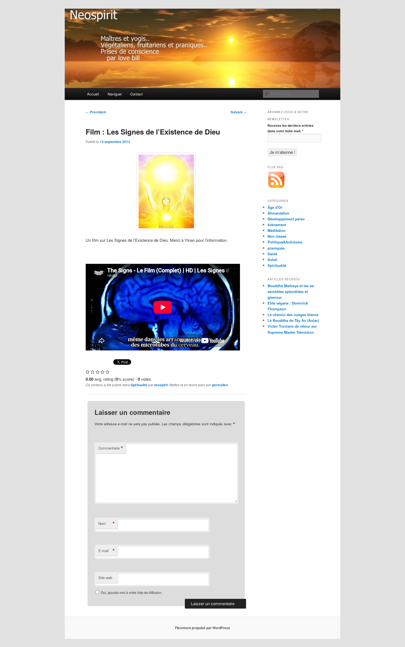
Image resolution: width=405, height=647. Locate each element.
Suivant (239, 111)
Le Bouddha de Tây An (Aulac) (293, 320)
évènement (277, 224)
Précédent (96, 111)
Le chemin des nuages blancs (293, 314)
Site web (105, 577)
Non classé (277, 236)
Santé (272, 253)
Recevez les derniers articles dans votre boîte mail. (291, 128)
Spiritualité (139, 384)
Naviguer (115, 94)
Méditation (276, 230)
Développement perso (286, 218)
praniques (276, 248)
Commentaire (110, 448)
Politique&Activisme (285, 242)
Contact (136, 94)
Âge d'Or (275, 207)
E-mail (106, 550)
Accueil (93, 94)
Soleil (272, 259)
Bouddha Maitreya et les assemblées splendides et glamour (291, 291)
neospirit (161, 384)
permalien (220, 384)
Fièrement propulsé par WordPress (202, 627)
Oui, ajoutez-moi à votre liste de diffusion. (131, 592)
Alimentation (278, 213)
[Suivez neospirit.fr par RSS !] (276, 187)
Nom (106, 523)
